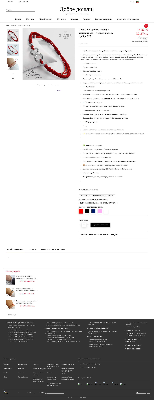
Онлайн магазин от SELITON (77, 398)
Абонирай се (11, 315)
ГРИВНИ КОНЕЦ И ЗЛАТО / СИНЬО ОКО (21, 339)
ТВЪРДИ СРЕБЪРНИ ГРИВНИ (136, 335)
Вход (5, 377)
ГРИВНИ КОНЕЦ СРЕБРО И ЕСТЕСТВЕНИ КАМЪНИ (102, 323)
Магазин (74, 19)
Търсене (21, 373)
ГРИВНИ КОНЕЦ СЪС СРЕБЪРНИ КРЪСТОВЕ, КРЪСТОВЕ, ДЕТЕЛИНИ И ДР (63, 332)
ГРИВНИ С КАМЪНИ (133, 349)
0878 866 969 (23, 2)
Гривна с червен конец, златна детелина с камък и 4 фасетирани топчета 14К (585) (26, 302)
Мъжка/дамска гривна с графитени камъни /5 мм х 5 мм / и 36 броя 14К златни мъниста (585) (27, 277)
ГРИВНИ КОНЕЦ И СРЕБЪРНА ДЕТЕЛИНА (60, 337)
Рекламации (8, 368)
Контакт (86, 19)
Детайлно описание (16, 249)
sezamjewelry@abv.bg (93, 364)
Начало (18, 19)
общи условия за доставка (53, 249)
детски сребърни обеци (133, 327)
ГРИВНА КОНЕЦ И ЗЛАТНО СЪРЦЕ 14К (20, 336)
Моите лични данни (143, 393)
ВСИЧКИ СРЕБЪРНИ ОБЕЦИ (98, 339)
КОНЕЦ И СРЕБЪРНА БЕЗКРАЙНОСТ (59, 339)
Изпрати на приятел (42, 85)
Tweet (59, 90)
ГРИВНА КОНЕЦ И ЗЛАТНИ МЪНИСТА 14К (59, 323)
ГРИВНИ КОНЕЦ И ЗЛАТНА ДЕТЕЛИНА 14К (22, 332)
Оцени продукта (55, 85)
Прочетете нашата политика (54, 393)
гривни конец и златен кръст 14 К (17, 330)
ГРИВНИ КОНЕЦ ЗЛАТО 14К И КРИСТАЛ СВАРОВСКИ (63, 325)
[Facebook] (144, 2)
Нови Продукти (45, 19)
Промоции (61, 19)
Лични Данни (23, 377)
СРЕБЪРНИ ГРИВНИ (132, 330)
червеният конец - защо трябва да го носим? (53, 366)
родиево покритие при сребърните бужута (67, 371)
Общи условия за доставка (128, 19)
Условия (35, 364)
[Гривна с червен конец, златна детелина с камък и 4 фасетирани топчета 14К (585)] (10, 304)
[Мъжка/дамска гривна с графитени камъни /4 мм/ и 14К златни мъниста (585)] (10, 292)
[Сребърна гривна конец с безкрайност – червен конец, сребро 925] (48, 79)
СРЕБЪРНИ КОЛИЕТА (133, 345)
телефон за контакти (68, 364)
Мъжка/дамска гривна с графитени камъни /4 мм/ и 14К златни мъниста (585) (27, 290)
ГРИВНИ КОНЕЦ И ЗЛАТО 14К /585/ (19, 323)
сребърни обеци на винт (96, 346)
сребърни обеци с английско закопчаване (101, 344)
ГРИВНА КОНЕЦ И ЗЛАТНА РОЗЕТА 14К (20, 334)
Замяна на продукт (39, 368)
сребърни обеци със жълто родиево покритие (136, 323)
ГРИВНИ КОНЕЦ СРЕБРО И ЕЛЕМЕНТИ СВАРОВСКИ (63, 341)
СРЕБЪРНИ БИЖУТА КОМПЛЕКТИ (133, 340)
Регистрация (22, 364)
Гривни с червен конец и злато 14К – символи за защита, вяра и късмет (21, 326)
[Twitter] (147, 2)
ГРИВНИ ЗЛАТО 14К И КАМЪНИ (18, 341)
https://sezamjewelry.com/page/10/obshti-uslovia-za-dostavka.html (107, 169)
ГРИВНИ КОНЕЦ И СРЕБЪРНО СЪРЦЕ (59, 335)
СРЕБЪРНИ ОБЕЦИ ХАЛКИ (98, 342)
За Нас (6, 373)
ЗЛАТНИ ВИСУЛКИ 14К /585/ (98, 328)
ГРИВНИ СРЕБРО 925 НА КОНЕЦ (20, 25)
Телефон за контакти (103, 19)
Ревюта (33, 249)
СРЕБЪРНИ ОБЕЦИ (94, 336)
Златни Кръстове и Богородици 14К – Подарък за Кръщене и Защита (103, 332)
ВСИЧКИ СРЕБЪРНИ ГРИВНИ (136, 333)
